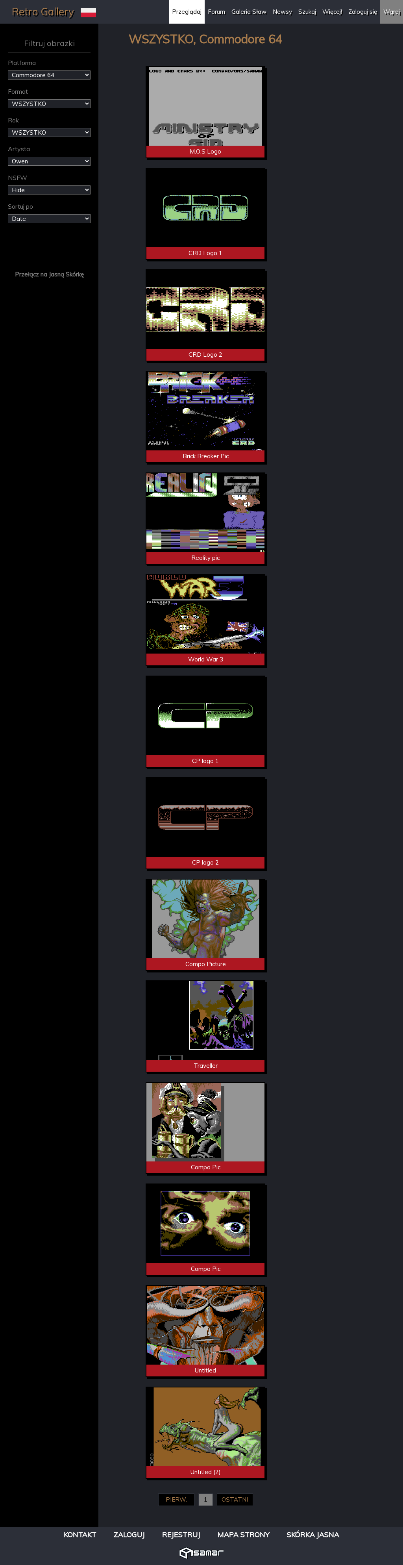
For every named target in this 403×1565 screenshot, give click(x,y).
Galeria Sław (248, 11)
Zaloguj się (362, 11)
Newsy (282, 11)
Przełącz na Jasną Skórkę (49, 274)
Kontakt (80, 1534)
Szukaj (307, 11)
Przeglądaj (187, 11)
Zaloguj (129, 1534)
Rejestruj (181, 1534)
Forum (216, 11)
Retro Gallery (43, 11)
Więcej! (332, 11)
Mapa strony (244, 1534)
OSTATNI (235, 1499)
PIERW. (176, 1499)
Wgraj (391, 11)
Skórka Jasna (313, 1534)
